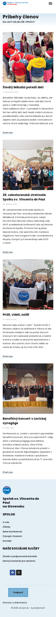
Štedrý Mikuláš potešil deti (23, 87)
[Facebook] (12, 572)
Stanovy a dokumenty (15, 602)
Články (6, 526)
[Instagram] (19, 572)
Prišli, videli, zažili (16, 315)
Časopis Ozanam (12, 536)
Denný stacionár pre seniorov (19, 561)
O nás (6, 522)
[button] (50, 3)
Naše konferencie (12, 531)
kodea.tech (39, 608)
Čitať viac (8, 132)
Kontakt (7, 541)
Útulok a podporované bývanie (20, 556)
